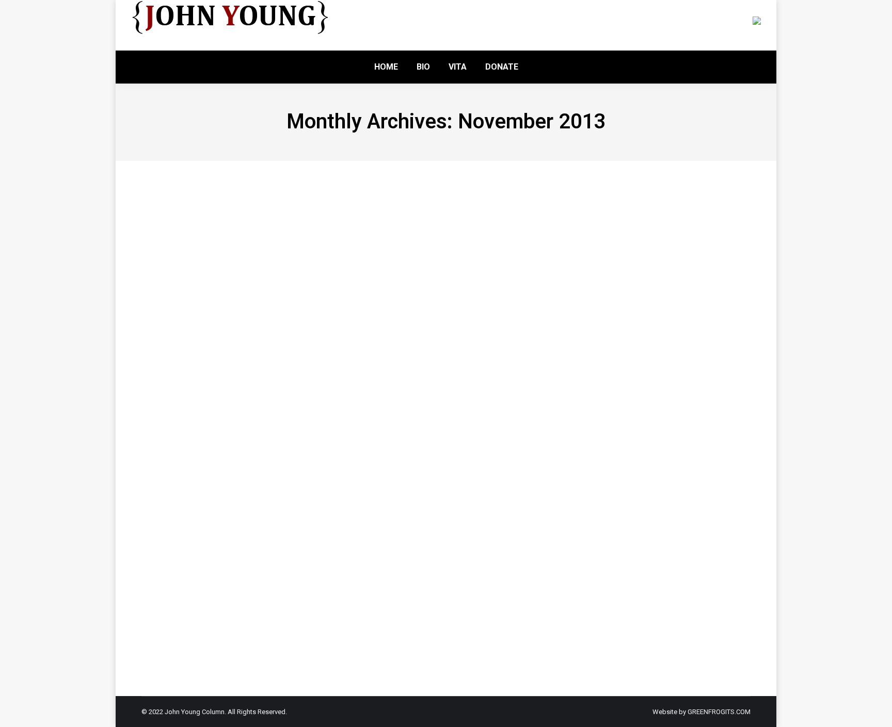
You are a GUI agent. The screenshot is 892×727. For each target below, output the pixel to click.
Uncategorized (176, 237)
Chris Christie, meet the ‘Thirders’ (278, 405)
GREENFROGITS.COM (719, 712)
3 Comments (342, 324)
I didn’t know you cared (238, 493)
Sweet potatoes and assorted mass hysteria (315, 217)
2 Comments (342, 513)
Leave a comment (350, 237)
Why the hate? (206, 580)
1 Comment (337, 600)
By (228, 237)
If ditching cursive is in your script (279, 304)
